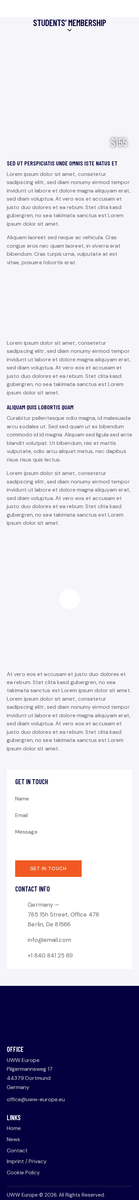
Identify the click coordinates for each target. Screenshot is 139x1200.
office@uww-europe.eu (36, 1099)
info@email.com (49, 940)
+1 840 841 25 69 (50, 955)
